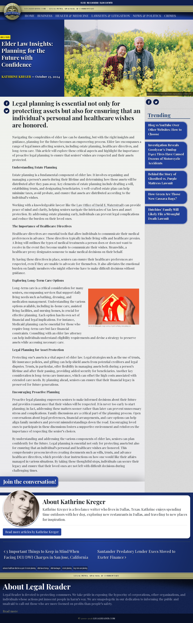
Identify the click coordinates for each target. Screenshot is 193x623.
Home (29, 16)
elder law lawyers (56, 568)
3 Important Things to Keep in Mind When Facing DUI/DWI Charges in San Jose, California (46, 554)
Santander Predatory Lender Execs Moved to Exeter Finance (136, 554)
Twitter (106, 3)
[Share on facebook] (6, 103)
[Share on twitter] (6, 111)
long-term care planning (80, 568)
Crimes (170, 16)
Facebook (93, 3)
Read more (10, 611)
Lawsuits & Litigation (110, 16)
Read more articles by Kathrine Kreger (32, 532)
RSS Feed (83, 3)
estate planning (67, 568)
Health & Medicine (71, 16)
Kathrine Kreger (16, 77)
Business (44, 16)
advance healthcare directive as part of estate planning (19, 568)
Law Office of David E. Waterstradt (100, 205)
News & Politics (147, 16)
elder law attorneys (43, 568)
